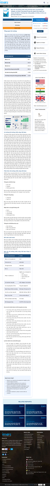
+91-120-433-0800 (31, 473)
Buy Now (40, 31)
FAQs (38, 444)
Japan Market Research (28, 437)
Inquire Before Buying (41, 53)
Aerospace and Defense (7, 459)
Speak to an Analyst (41, 42)
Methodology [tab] (17, 25)
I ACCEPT (40, 484)
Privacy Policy (31, 484)
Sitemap (39, 447)
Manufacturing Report (28, 444)
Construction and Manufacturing (8, 467)
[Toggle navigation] (47, 3)
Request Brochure (40, 47)
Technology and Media (6, 479)
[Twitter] (8, 454)
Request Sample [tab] (17, 28)
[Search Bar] (44, 2)
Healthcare (4, 474)
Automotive (4, 462)
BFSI (3, 464)
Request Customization (42, 37)
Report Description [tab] (17, 19)
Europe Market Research (29, 439)
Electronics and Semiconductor (8, 469)
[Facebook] (5, 454)
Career (39, 434)
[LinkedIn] (3, 454)
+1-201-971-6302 (30, 462)
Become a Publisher (41, 442)
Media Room (40, 439)
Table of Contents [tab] (17, 22)
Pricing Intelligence (28, 442)
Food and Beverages (6, 472)
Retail (4, 477)
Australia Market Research (29, 434)
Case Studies (27, 449)
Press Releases (27, 447)
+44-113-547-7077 (31, 468)
